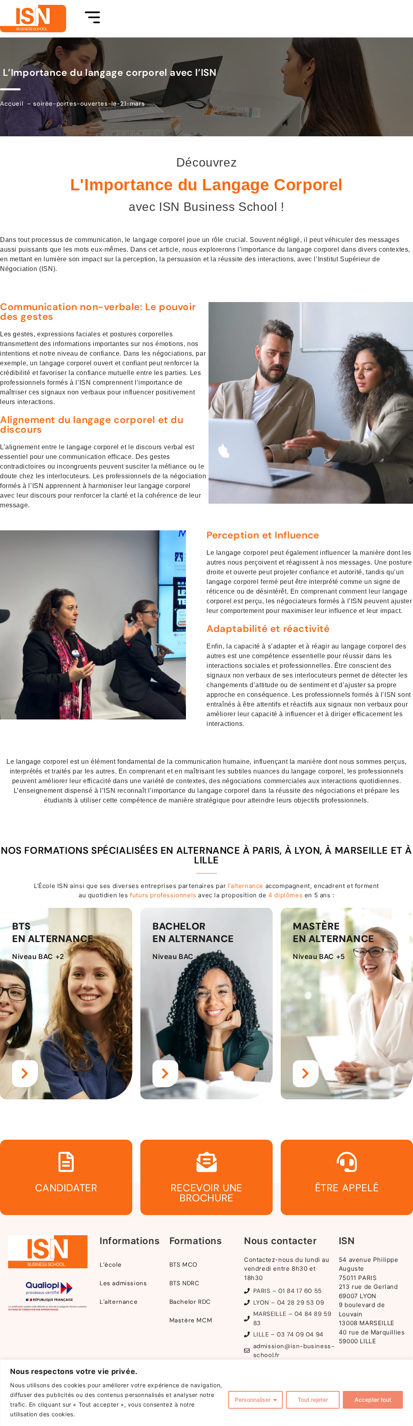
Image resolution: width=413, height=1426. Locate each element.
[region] (206, 1392)
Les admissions (123, 1283)
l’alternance (245, 886)
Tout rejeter (313, 1399)
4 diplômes (285, 895)
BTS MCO (183, 1265)
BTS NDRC (184, 1283)
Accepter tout (373, 1399)
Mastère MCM (191, 1320)
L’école (110, 1265)
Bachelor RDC (190, 1302)
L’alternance (119, 1302)
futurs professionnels (163, 895)
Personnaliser (253, 1399)
